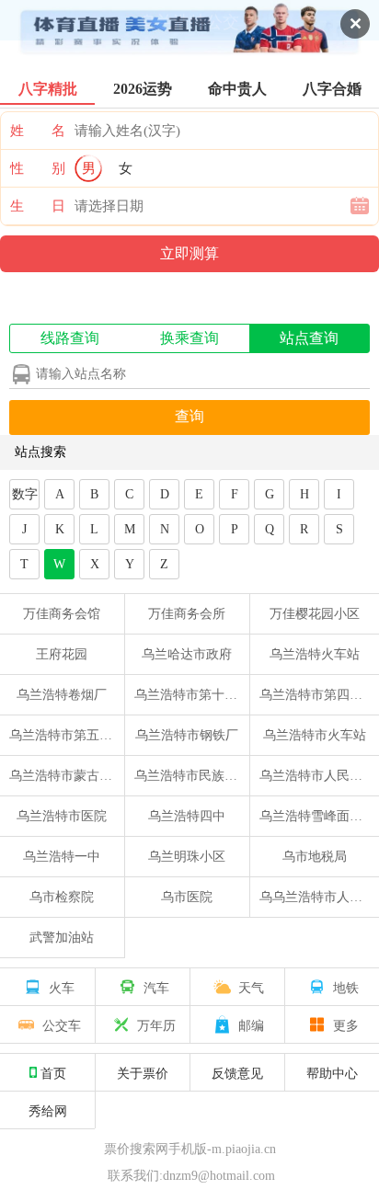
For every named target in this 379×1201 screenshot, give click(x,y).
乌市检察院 (61, 897)
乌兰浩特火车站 (315, 654)
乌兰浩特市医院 (62, 816)
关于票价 (142, 1072)
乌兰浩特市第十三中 (192, 695)
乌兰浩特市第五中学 (67, 735)
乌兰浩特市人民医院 (317, 776)
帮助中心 (332, 1072)
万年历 (156, 1024)
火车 (62, 987)
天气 (251, 987)
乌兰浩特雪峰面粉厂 (317, 816)
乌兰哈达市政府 (187, 654)
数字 (25, 494)
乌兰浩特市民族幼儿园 (198, 776)
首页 (53, 1072)
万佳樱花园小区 (315, 614)
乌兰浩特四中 (186, 816)
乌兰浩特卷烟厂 (62, 695)
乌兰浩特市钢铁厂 (186, 735)
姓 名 (37, 130)
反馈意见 (237, 1072)
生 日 (37, 206)
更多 (346, 1024)
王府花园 (61, 654)
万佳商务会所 (186, 614)
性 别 (37, 168)
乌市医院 (186, 897)
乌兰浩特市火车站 (314, 735)
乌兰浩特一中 (61, 857)
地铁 (346, 987)
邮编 (251, 1024)
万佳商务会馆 (61, 614)
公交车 (61, 1024)
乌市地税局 (314, 857)
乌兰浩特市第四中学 (317, 695)
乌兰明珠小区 (186, 857)
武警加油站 (61, 937)
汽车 (156, 987)
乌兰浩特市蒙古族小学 (73, 776)
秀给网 (48, 1110)
